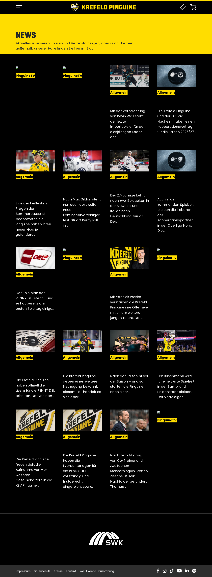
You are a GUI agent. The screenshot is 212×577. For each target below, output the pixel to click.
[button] (19, 7)
